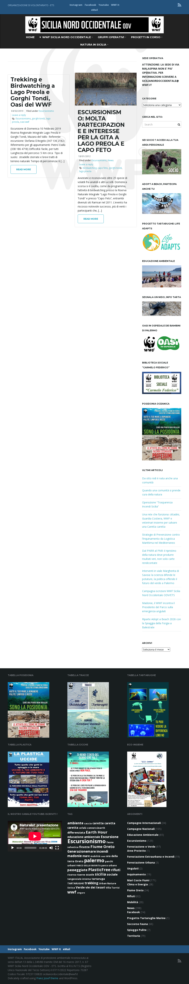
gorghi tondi (38, 118)
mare (86, 856)
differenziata (76, 832)
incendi (102, 851)
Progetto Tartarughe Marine (146, 918)
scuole (90, 874)
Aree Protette (136, 850)
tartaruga (98, 879)
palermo (94, 860)
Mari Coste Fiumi (138, 880)
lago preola (85, 171)
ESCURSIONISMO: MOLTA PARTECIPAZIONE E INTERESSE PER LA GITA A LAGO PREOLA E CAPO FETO (101, 131)
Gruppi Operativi (111, 37)
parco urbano (109, 865)
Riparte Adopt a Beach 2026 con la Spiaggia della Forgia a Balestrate (161, 623)
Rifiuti (131, 896)
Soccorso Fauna (137, 924)
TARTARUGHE (75, 883)
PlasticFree (99, 869)
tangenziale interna (79, 879)
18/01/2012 (84, 156)
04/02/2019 (17, 111)
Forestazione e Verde (141, 846)
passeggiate (77, 870)
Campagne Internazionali (144, 823)
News (111, 160)
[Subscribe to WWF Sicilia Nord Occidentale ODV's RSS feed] (179, 5)
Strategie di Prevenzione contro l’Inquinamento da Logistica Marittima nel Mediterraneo (161, 538)
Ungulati (133, 868)
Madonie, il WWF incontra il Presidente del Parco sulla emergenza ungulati (158, 607)
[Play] (12, 848)
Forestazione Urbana (141, 862)
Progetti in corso (146, 37)
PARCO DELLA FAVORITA (88, 865)
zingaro (81, 892)
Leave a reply (19, 115)
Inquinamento (136, 874)
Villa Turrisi (113, 887)
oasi (103, 856)
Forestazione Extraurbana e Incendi (150, 856)
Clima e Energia (137, 884)
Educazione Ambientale (143, 835)
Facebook (90, 4)
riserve (81, 874)
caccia (88, 823)
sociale (112, 874)
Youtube (104, 4)
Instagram (76, 4)
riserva (71, 874)
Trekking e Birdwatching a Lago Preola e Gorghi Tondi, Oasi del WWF (33, 92)
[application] (35, 836)
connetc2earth (96, 827)
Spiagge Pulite (137, 930)
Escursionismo (46, 111)
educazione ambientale (83, 837)
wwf (71, 892)
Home (30, 37)
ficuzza (84, 847)
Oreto (79, 861)
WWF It (115, 4)
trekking (91, 883)
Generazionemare (81, 851)
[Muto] (51, 848)
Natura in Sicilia (93, 44)
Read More (23, 169)
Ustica (71, 887)
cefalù (82, 827)
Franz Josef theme (47, 978)
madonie (74, 856)
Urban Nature (107, 883)
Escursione (109, 836)
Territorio (133, 936)
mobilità (95, 856)
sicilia (100, 874)
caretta (98, 823)
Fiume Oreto (102, 846)
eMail (94, 9)
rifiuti (115, 870)
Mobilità (132, 902)
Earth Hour (96, 832)
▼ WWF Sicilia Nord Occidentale (65, 37)
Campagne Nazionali (141, 829)
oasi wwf (24, 121)
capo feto (103, 168)
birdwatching (90, 168)
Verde (80, 887)
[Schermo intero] (57, 848)
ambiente (75, 823)
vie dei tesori (95, 887)
